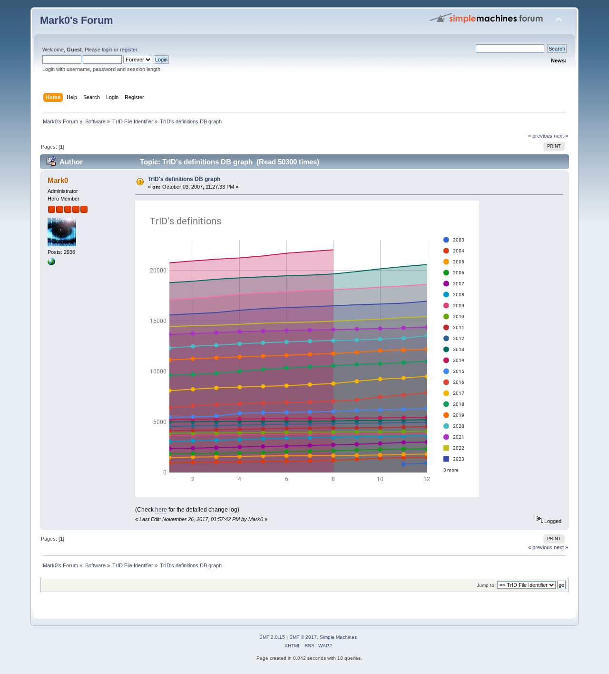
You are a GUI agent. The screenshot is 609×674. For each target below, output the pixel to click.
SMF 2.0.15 (272, 637)
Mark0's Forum (76, 20)
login (107, 49)
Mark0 (58, 180)
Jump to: (486, 585)
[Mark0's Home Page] (51, 263)
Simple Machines (338, 637)
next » (561, 136)
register (128, 49)
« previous (540, 136)
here (161, 509)
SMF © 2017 (303, 637)
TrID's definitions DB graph (184, 179)
